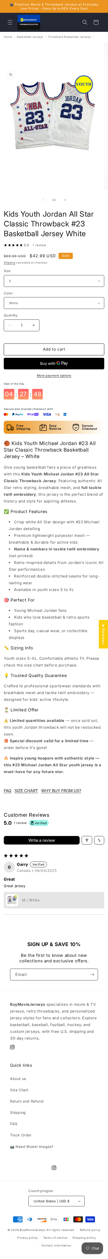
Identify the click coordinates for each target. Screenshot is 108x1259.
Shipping (9, 262)
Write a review (41, 840)
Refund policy (90, 1230)
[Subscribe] (92, 974)
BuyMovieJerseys (33, 1230)
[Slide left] (42, 199)
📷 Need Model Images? (31, 1146)
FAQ (7, 790)
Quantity (10, 315)
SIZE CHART (26, 790)
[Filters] (87, 840)
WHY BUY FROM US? (61, 790)
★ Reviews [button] (103, 634)
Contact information (56, 1245)
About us (18, 1078)
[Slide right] (65, 199)
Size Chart (19, 1090)
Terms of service (55, 1237)
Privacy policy (27, 1237)
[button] (10, 22)
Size (7, 271)
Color (8, 293)
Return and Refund (26, 1101)
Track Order (21, 1135)
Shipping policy (84, 1237)
